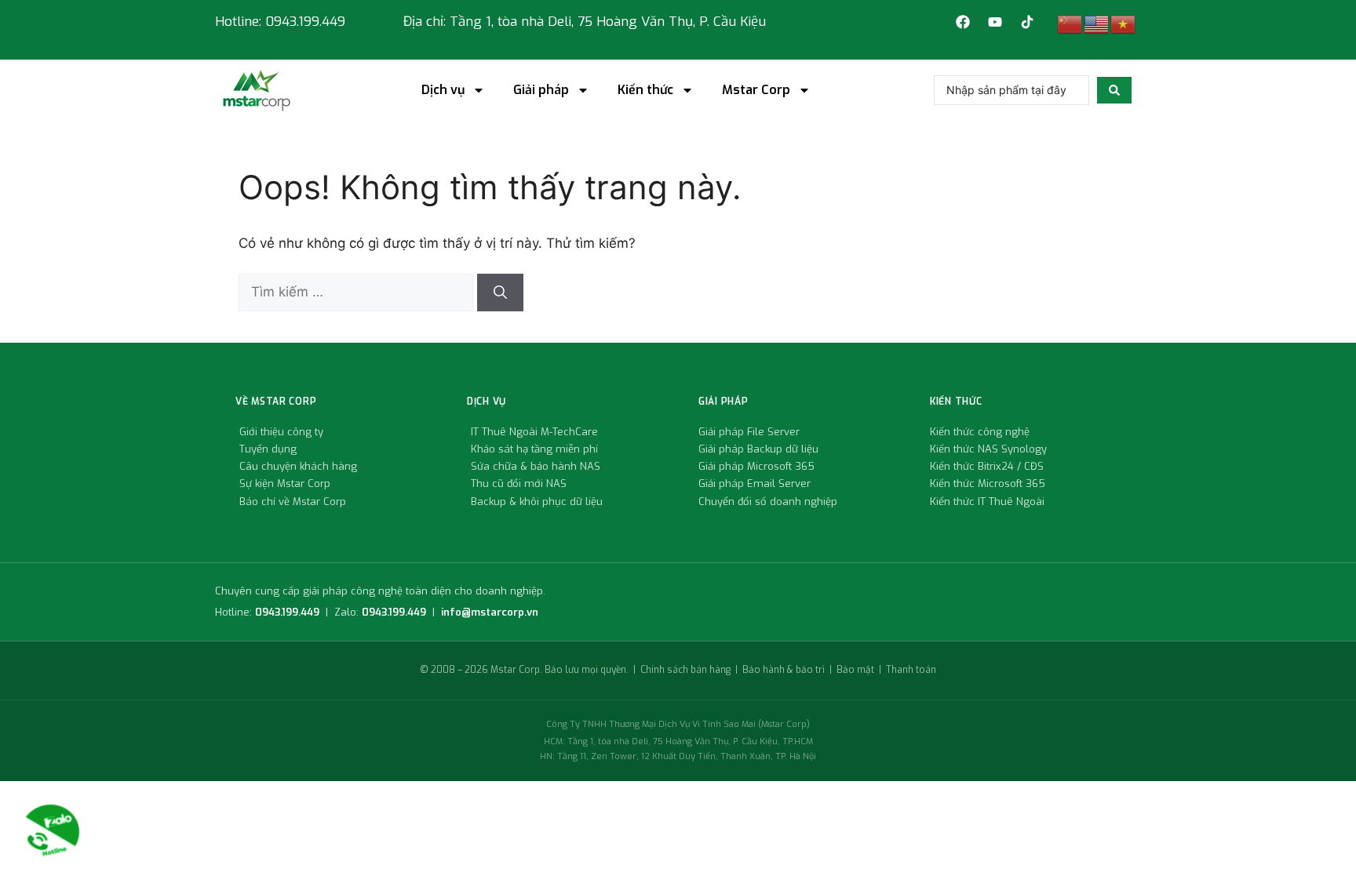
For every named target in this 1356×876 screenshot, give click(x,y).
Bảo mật (855, 669)
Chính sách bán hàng (685, 669)
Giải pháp (541, 90)
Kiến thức (645, 90)
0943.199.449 (287, 612)
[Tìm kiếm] (500, 292)
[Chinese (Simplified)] (1070, 23)
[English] (1097, 23)
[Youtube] (995, 22)
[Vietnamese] (1123, 23)
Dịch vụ (443, 90)
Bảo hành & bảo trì (783, 669)
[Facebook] (963, 22)
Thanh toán (911, 669)
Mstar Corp (756, 90)
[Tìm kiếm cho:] (358, 292)
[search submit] (1114, 90)
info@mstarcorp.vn (489, 612)
